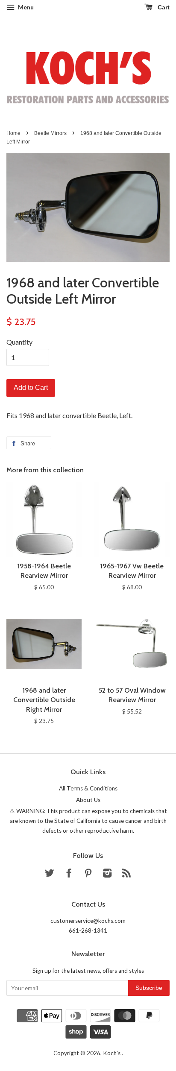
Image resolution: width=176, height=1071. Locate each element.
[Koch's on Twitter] (49, 874)
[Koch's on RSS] (126, 874)
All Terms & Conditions (88, 788)
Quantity (19, 342)
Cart (163, 7)
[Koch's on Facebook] (68, 874)
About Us (88, 799)
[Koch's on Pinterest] (88, 874)
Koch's (112, 1053)
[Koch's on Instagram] (107, 874)
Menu (25, 7)
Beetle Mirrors (50, 133)
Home (13, 133)
